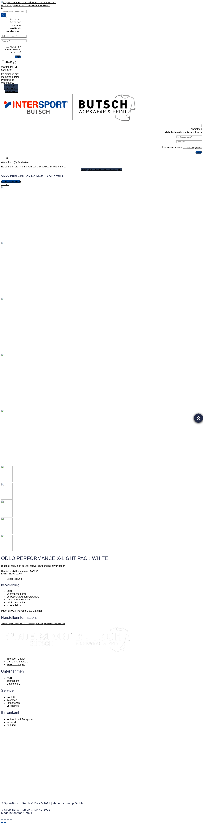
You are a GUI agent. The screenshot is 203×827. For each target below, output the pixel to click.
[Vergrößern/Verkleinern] (11, 819)
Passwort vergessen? (16, 50)
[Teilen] (5, 819)
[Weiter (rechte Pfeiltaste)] (5, 822)
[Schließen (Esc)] (2, 819)
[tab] (104, 578)
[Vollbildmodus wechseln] (8, 819)
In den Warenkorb (11, 181)
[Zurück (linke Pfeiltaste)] (2, 822)
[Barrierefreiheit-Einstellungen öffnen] (198, 418)
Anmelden (15, 19)
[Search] (3, 15)
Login (18, 57)
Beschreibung (14, 578)
